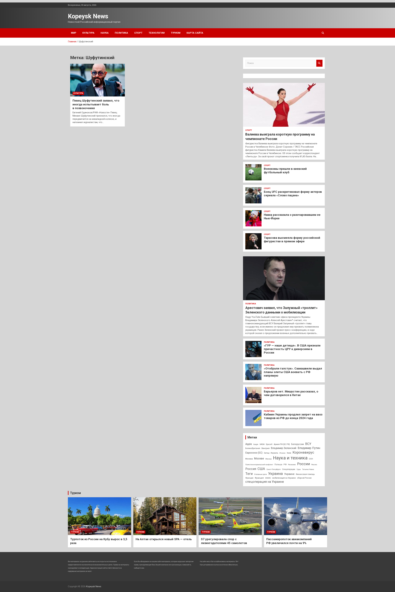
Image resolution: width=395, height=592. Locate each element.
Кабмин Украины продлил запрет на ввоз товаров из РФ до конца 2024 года (293, 416)
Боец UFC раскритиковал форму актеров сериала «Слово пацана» (293, 193)
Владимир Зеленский (283, 448)
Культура (88, 32)
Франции (249, 478)
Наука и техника (290, 458)
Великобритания (252, 448)
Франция (259, 478)
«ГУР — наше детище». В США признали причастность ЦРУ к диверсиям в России (292, 349)
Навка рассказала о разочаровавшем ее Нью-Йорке (292, 216)
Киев (289, 453)
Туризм (175, 32)
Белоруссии (297, 444)
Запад (266, 453)
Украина (275, 473)
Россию (314, 465)
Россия (250, 469)
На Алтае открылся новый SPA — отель (164, 539)
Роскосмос (292, 465)
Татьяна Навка (308, 469)
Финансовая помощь (305, 474)
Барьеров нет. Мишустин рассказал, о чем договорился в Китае (291, 393)
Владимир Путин (309, 448)
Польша (278, 464)
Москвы (268, 459)
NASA (262, 444)
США (261, 469)
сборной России (304, 478)
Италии (282, 453)
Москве (259, 458)
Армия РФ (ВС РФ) (282, 444)
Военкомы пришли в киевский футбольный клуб (285, 170)
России (303, 464)
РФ (285, 464)
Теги (249, 474)
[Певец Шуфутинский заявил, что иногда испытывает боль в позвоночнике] (97, 80)
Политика (121, 32)
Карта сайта (195, 32)
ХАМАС (268, 478)
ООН (311, 459)
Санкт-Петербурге (273, 469)
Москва (249, 458)
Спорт (138, 32)
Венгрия (266, 448)
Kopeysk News (88, 16)
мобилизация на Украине (284, 478)
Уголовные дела (260, 474)
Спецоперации (288, 469)
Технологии (157, 32)
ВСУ (308, 444)
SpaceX (269, 444)
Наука (105, 32)
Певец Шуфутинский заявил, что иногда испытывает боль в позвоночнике (96, 104)
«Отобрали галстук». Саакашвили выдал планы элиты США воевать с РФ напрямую (293, 372)
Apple (248, 444)
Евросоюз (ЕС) (253, 452)
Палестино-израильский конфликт (259, 465)
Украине (289, 473)
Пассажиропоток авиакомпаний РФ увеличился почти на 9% (289, 541)
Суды (299, 469)
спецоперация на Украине (264, 482)
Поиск (319, 63)
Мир (73, 32)
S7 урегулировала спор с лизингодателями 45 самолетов (224, 541)
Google (255, 444)
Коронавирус (303, 452)
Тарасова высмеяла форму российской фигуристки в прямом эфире (292, 239)
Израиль (274, 453)
